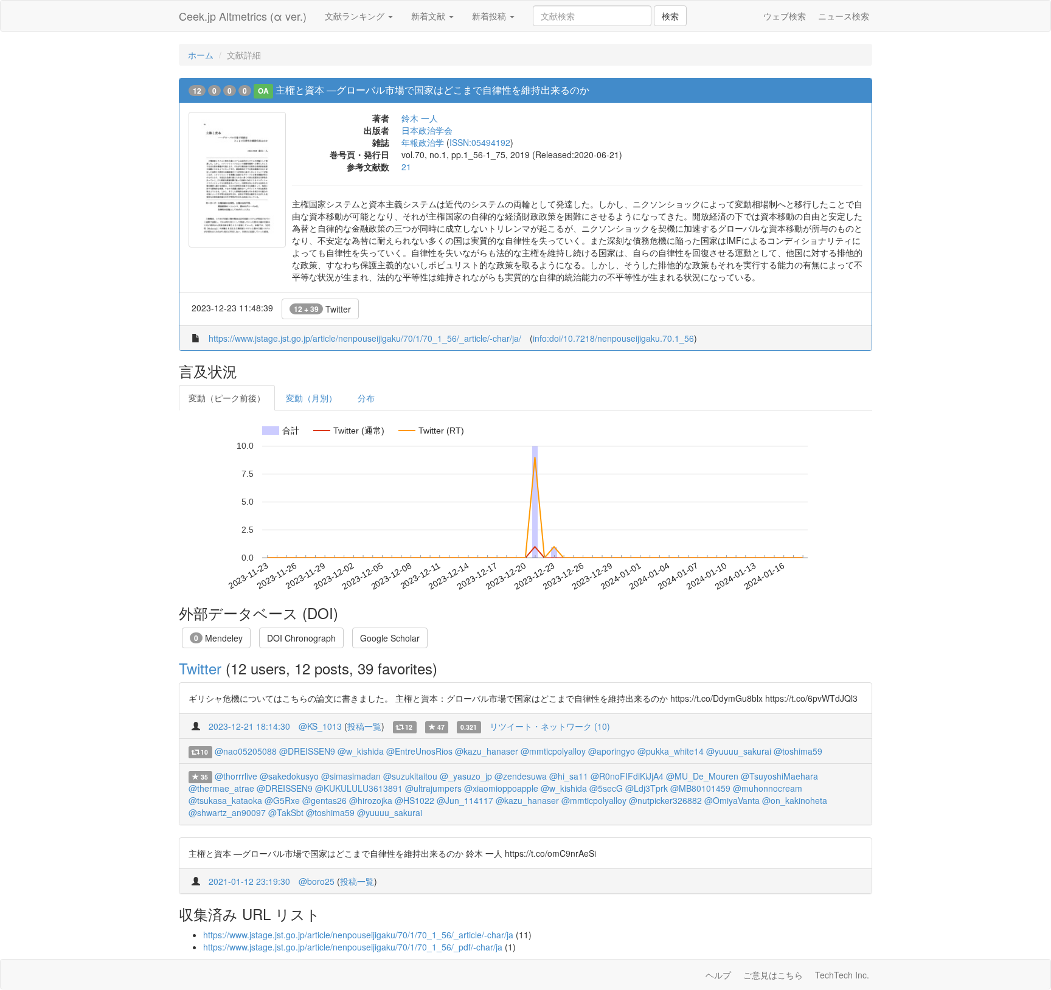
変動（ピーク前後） (227, 398)
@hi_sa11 (568, 776)
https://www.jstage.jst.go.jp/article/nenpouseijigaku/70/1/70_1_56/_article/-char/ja (358, 935)
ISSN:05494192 (479, 142)
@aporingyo (611, 751)
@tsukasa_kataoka (225, 800)
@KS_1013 (320, 726)
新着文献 (429, 16)
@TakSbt (286, 812)
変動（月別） (311, 398)
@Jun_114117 (465, 800)
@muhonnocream (767, 788)
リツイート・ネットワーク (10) (550, 726)
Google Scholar (390, 638)
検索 (670, 16)
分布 (366, 398)
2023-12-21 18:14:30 (249, 726)
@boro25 (317, 881)
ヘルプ (718, 975)
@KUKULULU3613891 (359, 788)
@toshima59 (798, 751)
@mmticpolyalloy (553, 751)
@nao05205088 (246, 751)
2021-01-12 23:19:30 (249, 881)
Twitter (322, 309)
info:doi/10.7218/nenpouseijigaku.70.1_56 (613, 338)
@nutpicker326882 (665, 800)
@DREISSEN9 (307, 751)
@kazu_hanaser (486, 751)
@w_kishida (361, 751)
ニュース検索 (843, 16)
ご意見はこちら (773, 975)
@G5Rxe (282, 800)
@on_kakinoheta (794, 800)
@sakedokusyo (289, 776)
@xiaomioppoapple (501, 788)
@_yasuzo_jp (466, 776)
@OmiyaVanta (732, 800)
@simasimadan (351, 776)
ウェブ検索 (784, 16)
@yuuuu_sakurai (738, 751)
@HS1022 (414, 800)
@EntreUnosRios (419, 751)
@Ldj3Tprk (646, 788)
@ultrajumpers (433, 788)
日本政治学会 (427, 130)
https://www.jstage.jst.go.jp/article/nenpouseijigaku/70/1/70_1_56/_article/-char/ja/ (365, 338)
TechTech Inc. (842, 975)
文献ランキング (356, 16)
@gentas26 (324, 800)
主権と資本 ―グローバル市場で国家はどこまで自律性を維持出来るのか (432, 90)
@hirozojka (370, 800)
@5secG (606, 788)
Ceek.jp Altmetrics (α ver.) (243, 16)
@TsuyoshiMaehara (779, 776)
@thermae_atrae (221, 788)
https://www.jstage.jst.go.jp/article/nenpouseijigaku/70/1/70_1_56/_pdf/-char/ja (352, 947)
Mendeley (218, 638)
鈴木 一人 (419, 118)
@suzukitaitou (410, 776)
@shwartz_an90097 (227, 812)
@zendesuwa (520, 776)
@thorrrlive (236, 776)
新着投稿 (490, 16)
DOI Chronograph (301, 638)
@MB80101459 (700, 788)
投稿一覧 (364, 726)
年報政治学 (422, 142)
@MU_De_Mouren (702, 776)
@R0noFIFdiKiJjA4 (627, 776)
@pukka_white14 (670, 751)
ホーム (200, 55)
